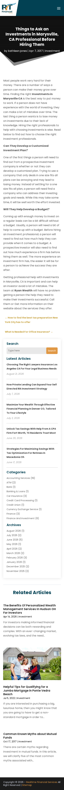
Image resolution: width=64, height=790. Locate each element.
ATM (9, 482)
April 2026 (12, 548)
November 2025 (16, 571)
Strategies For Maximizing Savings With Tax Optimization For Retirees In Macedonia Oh (30, 453)
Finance (11, 513)
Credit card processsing (20, 500)
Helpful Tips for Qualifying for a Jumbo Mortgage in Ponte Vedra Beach (26, 690)
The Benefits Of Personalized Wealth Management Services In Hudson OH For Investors (29, 609)
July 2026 (12, 535)
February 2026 (15, 557)
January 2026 (14, 562)
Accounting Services (18, 478)
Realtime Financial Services (41, 782)
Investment (52, 51)
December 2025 (16, 566)
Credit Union (14, 505)
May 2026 (12, 544)
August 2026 (14, 530)
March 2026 (13, 553)
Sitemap (27, 785)
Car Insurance (15, 496)
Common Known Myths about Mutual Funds (30, 736)
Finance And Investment (21, 518)
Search (52, 350)
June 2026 (12, 539)
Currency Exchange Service (22, 509)
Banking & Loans (16, 491)
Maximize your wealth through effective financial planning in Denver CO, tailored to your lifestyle (31, 408)
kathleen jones (17, 51)
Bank (9, 487)
